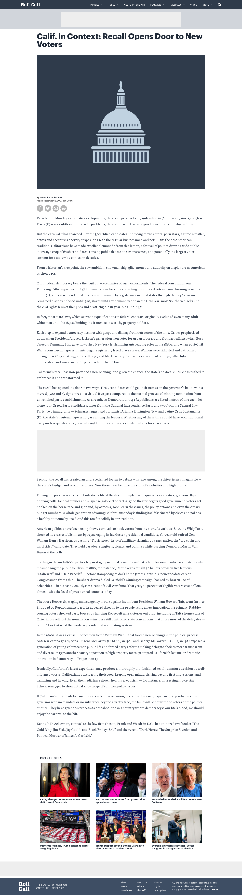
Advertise (157, 882)
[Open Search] (219, 4)
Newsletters (126, 890)
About (123, 882)
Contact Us (142, 882)
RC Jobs (156, 886)
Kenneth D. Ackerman (51, 198)
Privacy (140, 886)
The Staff (141, 890)
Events (124, 886)
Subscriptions (159, 890)
